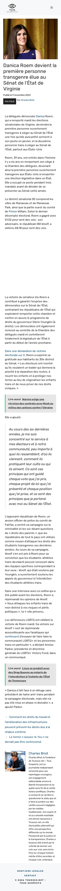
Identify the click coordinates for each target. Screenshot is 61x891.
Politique (9, 101)
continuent (12, 636)
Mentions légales (30, 871)
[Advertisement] (30, 264)
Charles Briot (27, 100)
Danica (40, 116)
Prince (13, 211)
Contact (30, 875)
